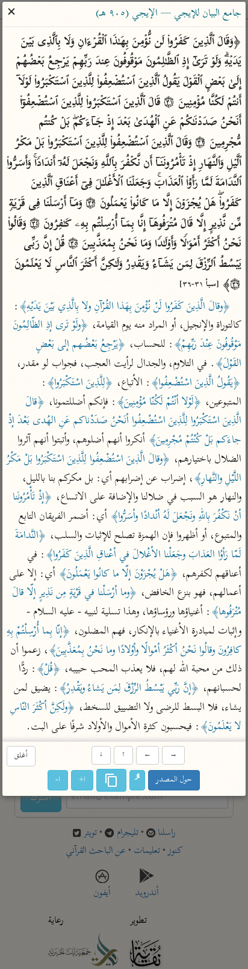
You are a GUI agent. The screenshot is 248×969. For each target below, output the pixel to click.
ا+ (82, 780)
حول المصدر (175, 780)
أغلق (21, 756)
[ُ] (138, 780)
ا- (58, 780)
